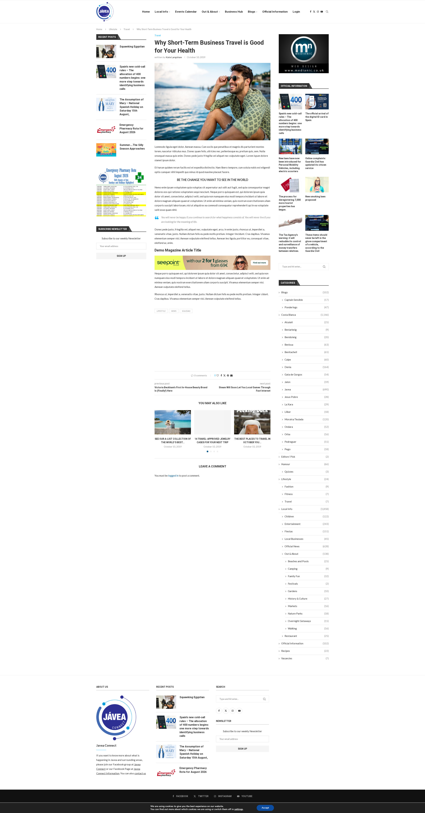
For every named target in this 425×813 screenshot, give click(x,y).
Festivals (308, 586)
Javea (307, 391)
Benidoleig (307, 339)
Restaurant (307, 638)
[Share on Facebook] (221, 375)
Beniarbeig (307, 332)
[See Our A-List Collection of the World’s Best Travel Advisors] (173, 422)
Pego (307, 451)
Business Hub (234, 11)
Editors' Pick (305, 459)
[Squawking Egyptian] (106, 51)
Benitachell (307, 354)
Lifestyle (113, 29)
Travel (127, 29)
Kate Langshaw (174, 57)
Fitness (307, 496)
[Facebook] (310, 11)
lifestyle (161, 311)
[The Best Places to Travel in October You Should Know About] (252, 422)
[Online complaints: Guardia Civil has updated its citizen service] (317, 149)
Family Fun (308, 578)
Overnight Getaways (308, 623)
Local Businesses (307, 541)
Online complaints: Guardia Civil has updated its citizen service (315, 166)
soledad (186, 311)
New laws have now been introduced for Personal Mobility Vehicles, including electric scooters (290, 167)
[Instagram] (318, 11)
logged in (173, 475)
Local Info (161, 11)
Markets (308, 608)
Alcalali (307, 324)
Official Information (275, 11)
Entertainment (307, 526)
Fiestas (307, 533)
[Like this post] (217, 375)
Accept (265, 807)
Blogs (251, 11)
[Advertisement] (212, 343)
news (173, 311)
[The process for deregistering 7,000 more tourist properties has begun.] (290, 187)
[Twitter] (314, 11)
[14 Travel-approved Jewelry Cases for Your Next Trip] (212, 422)
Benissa (307, 347)
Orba (307, 436)
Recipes (305, 653)
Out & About (210, 11)
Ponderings (307, 309)
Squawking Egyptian (132, 46)
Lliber (307, 414)
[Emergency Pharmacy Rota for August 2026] (106, 129)
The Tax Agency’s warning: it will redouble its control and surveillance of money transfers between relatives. (290, 245)
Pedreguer (307, 444)
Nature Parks (308, 615)
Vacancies (305, 660)
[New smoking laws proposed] (317, 187)
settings (238, 809)
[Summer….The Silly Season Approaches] (106, 150)
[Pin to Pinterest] (228, 375)
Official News (307, 548)
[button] (159, 431)
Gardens (308, 593)
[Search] (327, 11)
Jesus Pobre (307, 399)
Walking (308, 630)
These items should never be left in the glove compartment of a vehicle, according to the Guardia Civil (316, 245)
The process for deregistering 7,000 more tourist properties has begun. (290, 205)
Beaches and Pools (308, 563)
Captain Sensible (307, 302)
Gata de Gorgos (307, 376)
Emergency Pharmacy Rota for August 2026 (131, 128)
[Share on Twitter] (224, 375)
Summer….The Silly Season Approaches (132, 146)
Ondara (307, 429)
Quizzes (307, 474)
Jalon (307, 384)
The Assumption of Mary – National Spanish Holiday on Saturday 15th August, (132, 107)
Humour (305, 466)
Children (307, 518)
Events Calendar (186, 11)
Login (296, 11)
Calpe (307, 362)
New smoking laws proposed (315, 201)
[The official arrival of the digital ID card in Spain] (317, 104)
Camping (308, 571)
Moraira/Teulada (307, 421)
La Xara (307, 406)
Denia (307, 369)
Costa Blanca (305, 317)
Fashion (307, 489)
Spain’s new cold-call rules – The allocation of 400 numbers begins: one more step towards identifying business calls (290, 126)
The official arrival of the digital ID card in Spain (317, 119)
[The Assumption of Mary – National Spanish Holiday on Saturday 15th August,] (106, 104)
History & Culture (308, 601)
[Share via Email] (231, 375)
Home (146, 11)
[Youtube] (322, 11)
